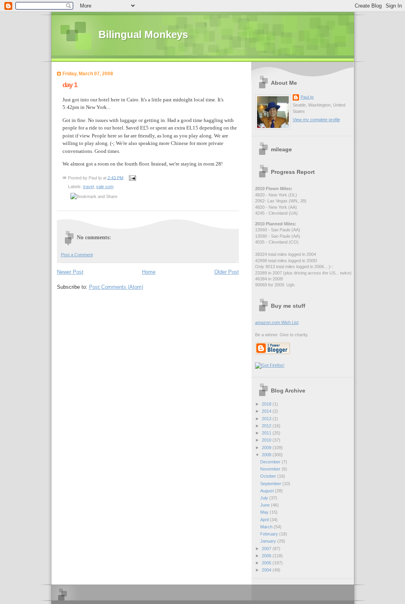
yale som (105, 186)
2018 (267, 404)
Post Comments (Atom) (116, 287)
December (271, 461)
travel (88, 186)
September (271, 483)
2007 (267, 548)
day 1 (69, 85)
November (271, 469)
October (268, 476)
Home (148, 272)
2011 (267, 433)
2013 (267, 418)
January (268, 541)
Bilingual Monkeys (143, 34)
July (264, 497)
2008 (267, 454)
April (265, 519)
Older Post (226, 272)
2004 (267, 570)
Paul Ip (307, 97)
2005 (267, 562)
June (265, 505)
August (267, 490)
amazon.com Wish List (277, 322)
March (267, 526)
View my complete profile (316, 119)
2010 (267, 440)
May (265, 512)
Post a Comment (77, 254)
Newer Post (70, 272)
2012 (267, 425)
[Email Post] (132, 177)
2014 (267, 411)
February (269, 534)
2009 (267, 447)
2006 (267, 555)
